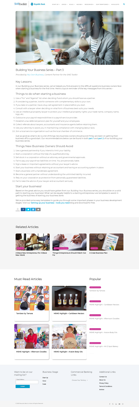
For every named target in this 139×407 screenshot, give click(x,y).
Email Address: (20, 379)
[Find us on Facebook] (109, 404)
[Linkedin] (33, 209)
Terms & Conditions (105, 386)
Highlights (115, 4)
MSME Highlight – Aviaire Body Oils (68, 352)
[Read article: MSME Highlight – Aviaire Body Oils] (69, 336)
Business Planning (61, 248)
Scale (71, 4)
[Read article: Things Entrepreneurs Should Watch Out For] (69, 242)
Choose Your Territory (79, 380)
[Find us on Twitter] (113, 404)
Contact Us (103, 377)
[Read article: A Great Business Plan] (106, 242)
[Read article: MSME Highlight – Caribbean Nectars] (69, 298)
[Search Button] (124, 4)
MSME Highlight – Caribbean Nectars (69, 313)
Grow (64, 4)
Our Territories (102, 4)
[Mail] (38, 209)
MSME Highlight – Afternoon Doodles (31, 352)
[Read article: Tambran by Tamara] (31, 298)
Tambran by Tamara (24, 313)
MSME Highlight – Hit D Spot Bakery (103, 346)
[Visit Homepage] (29, 4)
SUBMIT (23, 386)
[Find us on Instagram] (122, 404)
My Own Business (35, 75)
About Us (102, 380)
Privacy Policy (103, 383)
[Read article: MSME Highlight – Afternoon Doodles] (31, 336)
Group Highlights (95, 287)
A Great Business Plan (98, 253)
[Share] (23, 209)
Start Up (55, 4)
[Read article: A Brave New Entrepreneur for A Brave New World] (33, 242)
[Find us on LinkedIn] (116, 404)
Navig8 (79, 4)
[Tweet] (28, 209)
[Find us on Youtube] (119, 404)
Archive (101, 389)
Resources (89, 4)
